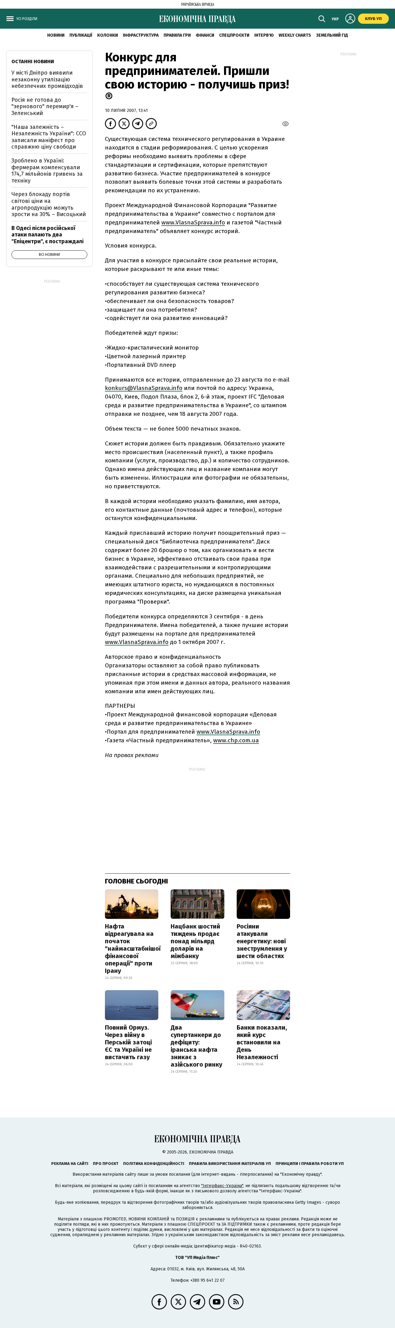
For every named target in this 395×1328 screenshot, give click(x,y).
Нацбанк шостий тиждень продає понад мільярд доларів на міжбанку (195, 941)
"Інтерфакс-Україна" (222, 1185)
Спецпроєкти (234, 35)
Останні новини (32, 61)
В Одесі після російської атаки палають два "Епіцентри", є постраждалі (47, 235)
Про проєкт (105, 1163)
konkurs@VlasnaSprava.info (143, 387)
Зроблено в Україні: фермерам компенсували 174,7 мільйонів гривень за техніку (47, 170)
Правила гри (177, 35)
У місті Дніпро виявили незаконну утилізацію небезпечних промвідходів (47, 79)
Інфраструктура (141, 35)
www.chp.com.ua (236, 740)
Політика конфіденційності (153, 1163)
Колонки (107, 35)
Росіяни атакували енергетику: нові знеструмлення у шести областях (262, 941)
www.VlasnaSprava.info (193, 222)
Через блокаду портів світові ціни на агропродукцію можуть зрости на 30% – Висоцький (48, 204)
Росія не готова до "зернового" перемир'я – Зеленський (44, 106)
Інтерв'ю (264, 35)
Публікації (80, 35)
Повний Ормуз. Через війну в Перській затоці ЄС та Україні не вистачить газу (128, 1042)
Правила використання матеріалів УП (230, 1163)
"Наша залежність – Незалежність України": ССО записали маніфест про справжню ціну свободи (48, 137)
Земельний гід (332, 35)
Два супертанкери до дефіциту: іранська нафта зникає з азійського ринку (196, 1046)
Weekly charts (295, 35)
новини (55, 35)
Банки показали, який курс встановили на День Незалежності (262, 1042)
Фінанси (205, 35)
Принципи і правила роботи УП (310, 1163)
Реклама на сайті (69, 1163)
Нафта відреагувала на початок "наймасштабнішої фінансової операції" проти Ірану (133, 948)
